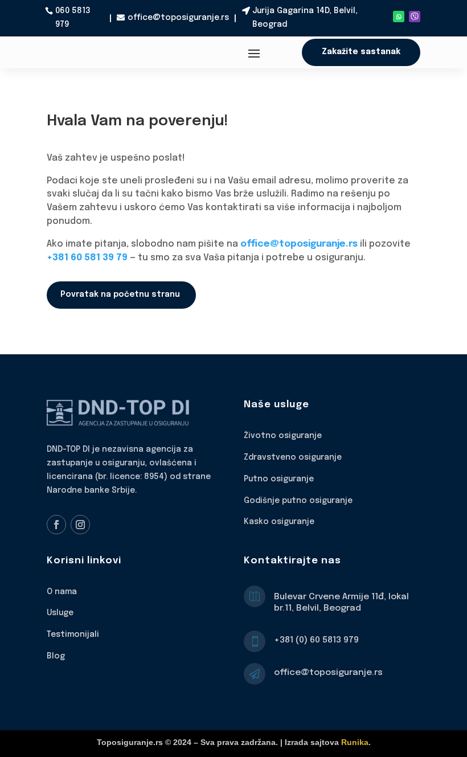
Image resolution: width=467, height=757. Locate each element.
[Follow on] (414, 16)
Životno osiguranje (283, 436)
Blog (56, 656)
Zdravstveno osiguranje (293, 457)
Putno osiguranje (279, 479)
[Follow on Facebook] (56, 524)
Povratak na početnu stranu (120, 294)
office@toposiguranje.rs (178, 18)
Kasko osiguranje (279, 522)
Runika (354, 742)
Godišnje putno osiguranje (298, 501)
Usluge (60, 613)
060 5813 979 (73, 17)
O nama (62, 592)
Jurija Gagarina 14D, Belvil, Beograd (305, 17)
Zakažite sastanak (361, 52)
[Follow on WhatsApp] (398, 16)
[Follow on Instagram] (80, 524)
